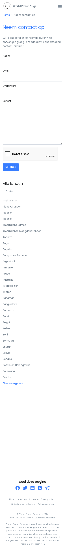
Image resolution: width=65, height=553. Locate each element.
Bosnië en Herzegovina (17, 365)
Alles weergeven (13, 383)
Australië (8, 280)
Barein (6, 316)
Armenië (8, 267)
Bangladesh (10, 304)
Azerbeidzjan (10, 286)
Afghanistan (10, 200)
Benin (6, 334)
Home (6, 15)
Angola (7, 243)
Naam (6, 56)
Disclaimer (34, 499)
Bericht (7, 101)
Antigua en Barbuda (15, 255)
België (6, 322)
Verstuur (10, 167)
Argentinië (9, 261)
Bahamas (8, 298)
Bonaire (7, 359)
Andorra (7, 237)
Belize (6, 328)
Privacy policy (48, 499)
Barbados (8, 310)
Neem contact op (18, 499)
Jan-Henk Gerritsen (45, 517)
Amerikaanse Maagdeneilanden (22, 231)
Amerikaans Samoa (14, 225)
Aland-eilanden (12, 206)
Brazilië (7, 377)
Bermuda (8, 340)
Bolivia (6, 353)
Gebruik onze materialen (23, 504)
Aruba (6, 273)
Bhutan (7, 347)
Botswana (9, 371)
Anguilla (7, 249)
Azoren (7, 292)
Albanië (7, 212)
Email (6, 71)
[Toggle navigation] (59, 6)
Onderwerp (9, 86)
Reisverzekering (46, 504)
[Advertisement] (32, 432)
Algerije (7, 219)
